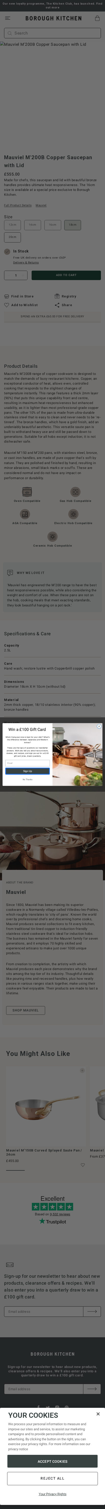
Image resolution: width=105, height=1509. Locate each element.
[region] (52, 1456)
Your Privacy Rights (53, 1494)
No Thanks (28, 779)
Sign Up (27, 771)
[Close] (98, 1414)
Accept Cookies (52, 1461)
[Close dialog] (99, 726)
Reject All (52, 1478)
